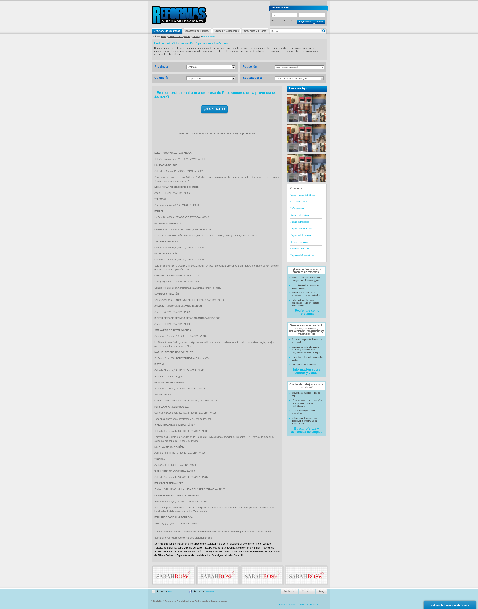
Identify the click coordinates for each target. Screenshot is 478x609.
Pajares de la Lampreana (222, 547)
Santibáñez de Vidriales (248, 547)
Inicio (163, 36)
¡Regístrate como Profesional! (306, 312)
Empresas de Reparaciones (302, 255)
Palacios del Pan (185, 544)
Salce (267, 551)
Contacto (307, 591)
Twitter (171, 591)
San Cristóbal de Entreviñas (238, 551)
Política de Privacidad (308, 604)
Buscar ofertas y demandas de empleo (306, 430)
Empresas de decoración (301, 228)
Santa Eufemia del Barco (190, 547)
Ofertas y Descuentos (226, 31)
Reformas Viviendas (299, 242)
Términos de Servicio (286, 604)
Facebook (209, 591)
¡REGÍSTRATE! (214, 109)
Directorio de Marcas (197, 31)
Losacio (267, 544)
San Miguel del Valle (222, 555)
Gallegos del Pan (214, 551)
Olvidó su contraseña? (281, 21)
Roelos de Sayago (204, 544)
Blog (321, 591)
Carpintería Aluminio (299, 248)
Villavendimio (247, 544)
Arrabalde (258, 551)
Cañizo (200, 551)
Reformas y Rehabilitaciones (179, 14)
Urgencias (255, 31)
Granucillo (239, 555)
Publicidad (290, 591)
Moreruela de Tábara (165, 544)
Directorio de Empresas (167, 31)
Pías (206, 547)
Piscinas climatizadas (299, 221)
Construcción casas (298, 201)
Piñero (258, 544)
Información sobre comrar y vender (306, 371)
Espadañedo (183, 555)
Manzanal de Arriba (201, 555)
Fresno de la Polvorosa (227, 544)
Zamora (196, 36)
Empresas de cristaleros (300, 215)
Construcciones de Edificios (302, 195)
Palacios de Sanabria (165, 547)
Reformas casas (297, 208)
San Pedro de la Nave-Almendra (178, 551)
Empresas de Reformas (300, 235)
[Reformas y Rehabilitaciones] (173, 583)
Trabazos (171, 555)
